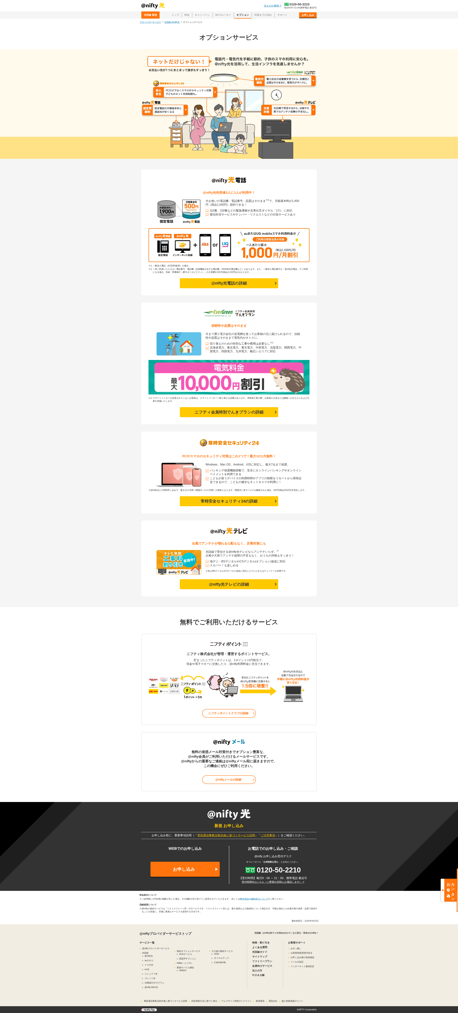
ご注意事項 (268, 835)
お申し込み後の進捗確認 (302, 957)
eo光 (147, 969)
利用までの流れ (263, 14)
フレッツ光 (150, 978)
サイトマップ (259, 956)
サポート (282, 14)
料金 (186, 14)
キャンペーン (202, 14)
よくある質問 (259, 947)
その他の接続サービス (222, 951)
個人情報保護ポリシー (292, 1001)
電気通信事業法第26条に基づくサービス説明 (226, 835)
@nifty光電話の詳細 (229, 283)
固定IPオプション (187, 958)
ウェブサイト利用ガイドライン (236, 1001)
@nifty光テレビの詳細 (229, 584)
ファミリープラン (262, 961)
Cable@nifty (220, 962)
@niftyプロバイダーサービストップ (165, 933)
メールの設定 (297, 962)
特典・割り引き (261, 942)
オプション (243, 14)
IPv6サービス (185, 954)
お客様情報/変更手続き (302, 953)
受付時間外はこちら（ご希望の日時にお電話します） (273, 881)
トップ (175, 14)
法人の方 (257, 970)
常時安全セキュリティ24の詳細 (229, 501)
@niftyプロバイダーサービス (156, 948)
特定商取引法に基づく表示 (204, 1001)
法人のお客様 (272, 5)
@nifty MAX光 (151, 987)
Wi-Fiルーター (223, 14)
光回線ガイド (259, 951)
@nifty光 (149, 956)
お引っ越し (296, 948)
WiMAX (182, 970)
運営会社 (273, 1001)
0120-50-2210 (299, 4)
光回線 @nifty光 (172, 22)
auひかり (149, 960)
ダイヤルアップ (221, 958)
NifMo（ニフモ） (185, 963)
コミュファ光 (151, 974)
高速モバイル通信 (185, 967)
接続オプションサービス (188, 951)
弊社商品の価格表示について (254, 899)
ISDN (216, 954)
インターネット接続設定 (302, 966)
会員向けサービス (262, 965)
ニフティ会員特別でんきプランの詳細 (229, 412)
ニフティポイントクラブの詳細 (228, 713)
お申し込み (308, 15)
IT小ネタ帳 (258, 975)
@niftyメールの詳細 (228, 779)
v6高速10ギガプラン (154, 983)
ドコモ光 (149, 965)
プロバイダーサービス (150, 22)
